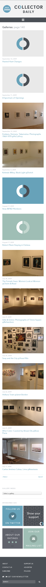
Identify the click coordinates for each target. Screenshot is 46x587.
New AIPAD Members (11, 208)
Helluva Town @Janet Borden (15, 394)
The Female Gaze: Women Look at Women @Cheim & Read (21, 282)
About (5, 564)
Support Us (28, 564)
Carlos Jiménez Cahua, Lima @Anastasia (20, 469)
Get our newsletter (17, 577)
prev (5, 477)
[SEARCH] (39, 581)
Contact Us (7, 567)
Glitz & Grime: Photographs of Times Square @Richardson (21, 321)
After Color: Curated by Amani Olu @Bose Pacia (20, 432)
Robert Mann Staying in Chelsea (16, 245)
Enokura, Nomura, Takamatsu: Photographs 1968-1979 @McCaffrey (21, 135)
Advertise (28, 567)
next (40, 477)
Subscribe (6, 571)
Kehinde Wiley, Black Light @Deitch (17, 172)
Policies (27, 571)
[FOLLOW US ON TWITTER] (3, 577)
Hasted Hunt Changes (12, 61)
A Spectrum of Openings (13, 98)
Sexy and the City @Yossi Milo (15, 358)
